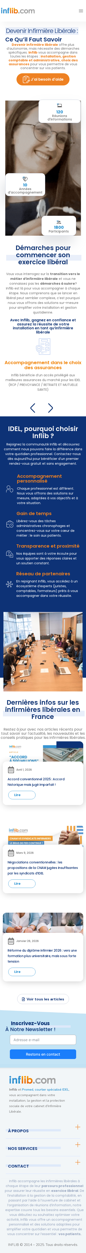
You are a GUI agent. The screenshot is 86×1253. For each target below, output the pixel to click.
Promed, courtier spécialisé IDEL (45, 1089)
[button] (81, 10)
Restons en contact (43, 1054)
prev (34, 407)
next (52, 407)
